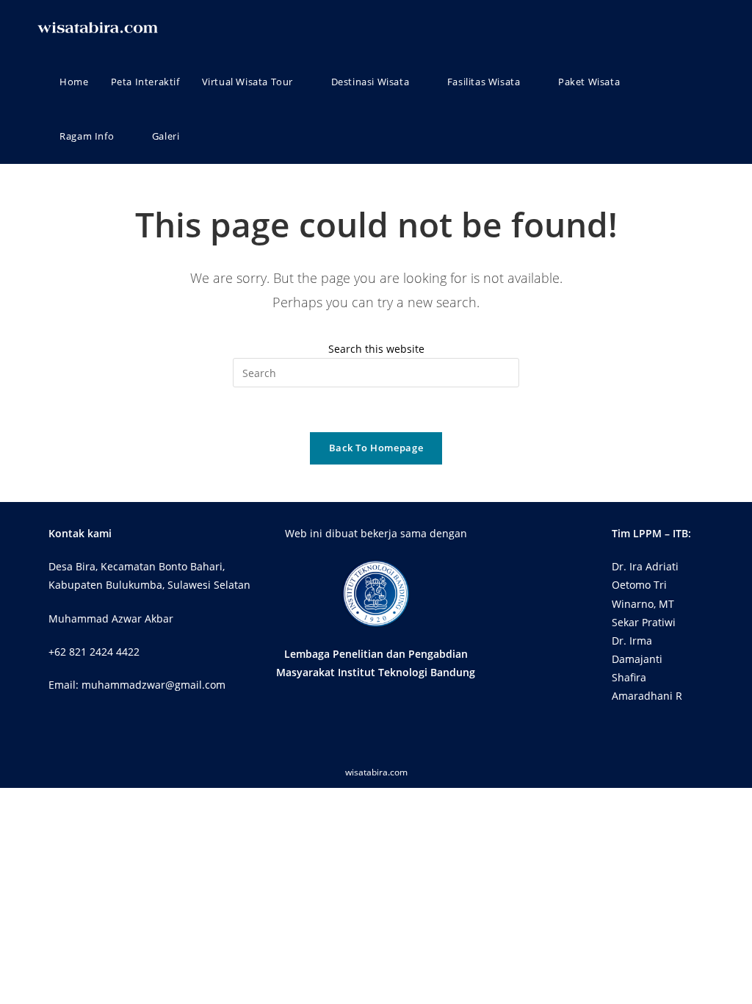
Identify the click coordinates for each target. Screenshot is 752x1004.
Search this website (376, 349)
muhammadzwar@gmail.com (153, 685)
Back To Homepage (376, 447)
